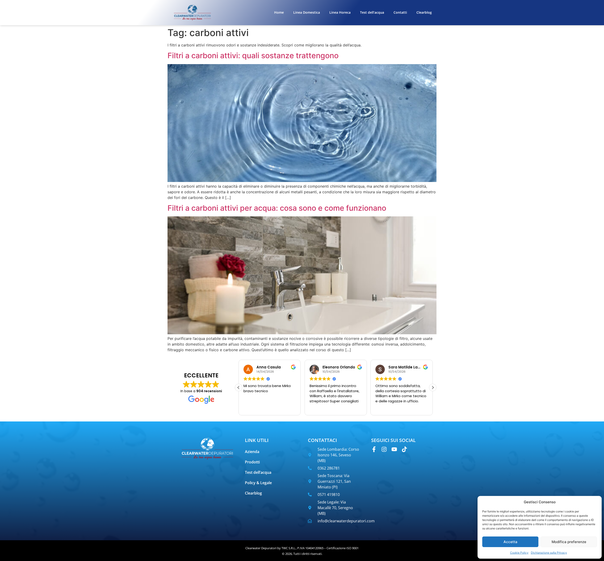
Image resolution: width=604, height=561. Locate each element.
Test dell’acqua (372, 12)
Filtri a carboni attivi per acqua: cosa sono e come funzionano (277, 208)
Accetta (510, 542)
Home (279, 12)
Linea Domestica (306, 12)
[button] (432, 387)
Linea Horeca (340, 12)
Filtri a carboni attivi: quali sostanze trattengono (253, 55)
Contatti (400, 12)
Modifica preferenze (569, 542)
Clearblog (424, 12)
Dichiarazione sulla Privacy (549, 552)
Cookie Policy (519, 552)
